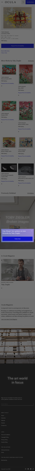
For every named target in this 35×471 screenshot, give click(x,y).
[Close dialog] (32, 231)
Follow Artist (17, 238)
